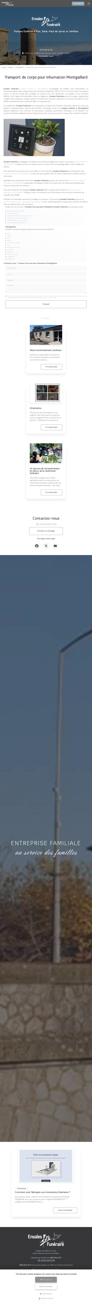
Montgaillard (19, 67)
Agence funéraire (12, 213)
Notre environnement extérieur (46, 350)
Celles (9, 236)
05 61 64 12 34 (46, 50)
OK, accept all (47, 1280)
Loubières (10, 252)
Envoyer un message (46, 531)
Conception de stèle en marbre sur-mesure (20, 216)
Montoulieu (10, 259)
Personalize (47, 1294)
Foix (8, 245)
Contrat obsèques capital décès (16, 222)
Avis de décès (78, 3)
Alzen (9, 233)
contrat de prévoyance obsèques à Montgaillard (23, 202)
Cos (8, 238)
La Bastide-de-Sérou (13, 247)
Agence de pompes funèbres (15, 211)
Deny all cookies (47, 1286)
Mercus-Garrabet (12, 254)
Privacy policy (47, 1298)
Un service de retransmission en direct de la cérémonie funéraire (45, 471)
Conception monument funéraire (17, 218)
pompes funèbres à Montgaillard (34, 89)
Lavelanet (10, 250)
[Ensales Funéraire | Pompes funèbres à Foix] (7, 3)
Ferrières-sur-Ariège (13, 243)
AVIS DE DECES (23, 1192)
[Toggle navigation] (89, 3)
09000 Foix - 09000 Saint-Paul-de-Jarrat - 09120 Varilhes (47, 53)
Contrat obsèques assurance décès (17, 220)
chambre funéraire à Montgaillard (17, 173)
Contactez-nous (46, 56)
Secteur (11, 67)
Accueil (4, 67)
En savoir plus (51, 367)
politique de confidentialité (49, 297)
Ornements (35, 408)
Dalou (9, 240)
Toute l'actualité (65, 1210)
